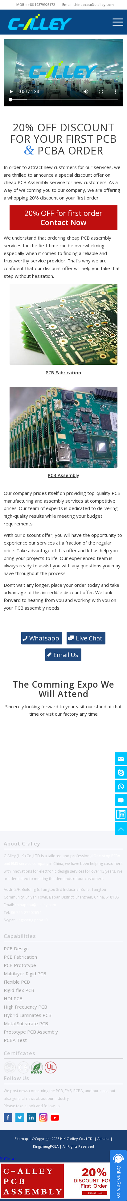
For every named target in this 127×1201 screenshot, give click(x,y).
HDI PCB (13, 998)
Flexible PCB (17, 982)
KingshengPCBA (46, 1146)
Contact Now (63, 222)
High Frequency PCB (25, 1007)
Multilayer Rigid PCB (25, 973)
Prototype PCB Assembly (31, 1032)
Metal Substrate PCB (26, 1023)
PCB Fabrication (20, 957)
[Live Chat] (121, 800)
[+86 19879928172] (121, 786)
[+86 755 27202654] (121, 814)
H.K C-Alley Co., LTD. (76, 1138)
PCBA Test (15, 1040)
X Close (8, 1158)
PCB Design (16, 948)
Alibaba (103, 1138)
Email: (67, 4)
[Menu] (114, 22)
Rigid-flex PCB (19, 990)
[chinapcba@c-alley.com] (121, 758)
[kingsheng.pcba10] (121, 772)
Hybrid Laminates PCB (27, 1015)
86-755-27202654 (26, 912)
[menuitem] (35, 4)
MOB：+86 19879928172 (35, 4)
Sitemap (21, 1138)
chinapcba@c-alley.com (93, 4)
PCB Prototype (20, 965)
